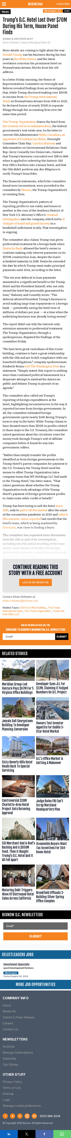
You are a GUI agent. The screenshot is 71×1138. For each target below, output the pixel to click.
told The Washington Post (41, 366)
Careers (8, 1023)
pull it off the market (33, 510)
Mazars (26, 190)
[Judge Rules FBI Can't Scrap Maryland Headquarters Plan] (53, 796)
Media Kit (9, 1011)
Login (6, 1099)
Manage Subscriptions (18, 1052)
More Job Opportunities (35, 984)
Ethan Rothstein (22, 596)
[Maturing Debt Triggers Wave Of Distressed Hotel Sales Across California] (18, 884)
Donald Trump (12, 54)
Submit (61, 636)
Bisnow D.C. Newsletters (22, 914)
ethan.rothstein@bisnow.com (20, 600)
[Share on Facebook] (44, 1134)
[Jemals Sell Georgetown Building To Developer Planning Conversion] (18, 716)
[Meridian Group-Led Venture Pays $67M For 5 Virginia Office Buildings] (18, 678)
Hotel (67, 11)
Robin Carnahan (49, 134)
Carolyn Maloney (43, 143)
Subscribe (63, 3)
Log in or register (35, 582)
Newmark (9, 527)
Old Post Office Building (33, 607)
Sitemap (8, 1093)
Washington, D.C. (53, 11)
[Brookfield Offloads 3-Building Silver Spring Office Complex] (53, 884)
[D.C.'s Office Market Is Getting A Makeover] (53, 755)
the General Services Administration (27, 126)
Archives (9, 1046)
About (7, 1005)
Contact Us (10, 1029)
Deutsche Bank (13, 248)
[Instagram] (27, 1116)
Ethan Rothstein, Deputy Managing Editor (25, 42)
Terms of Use (12, 1087)
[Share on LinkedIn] (9, 1134)
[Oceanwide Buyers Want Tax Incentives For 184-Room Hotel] (53, 840)
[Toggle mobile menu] (4, 4)
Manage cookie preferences (22, 1105)
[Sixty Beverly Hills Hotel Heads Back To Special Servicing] (18, 755)
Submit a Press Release (19, 1017)
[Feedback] (34, 1116)
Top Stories (10, 1064)
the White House (25, 59)
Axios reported (31, 518)
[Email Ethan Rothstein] (49, 43)
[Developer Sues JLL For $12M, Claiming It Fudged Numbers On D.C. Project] (53, 678)
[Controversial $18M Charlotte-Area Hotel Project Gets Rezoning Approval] (18, 796)
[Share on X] (27, 1134)
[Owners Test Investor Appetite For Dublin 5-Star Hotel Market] (53, 716)
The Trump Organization (19, 121)
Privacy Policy (12, 1082)
